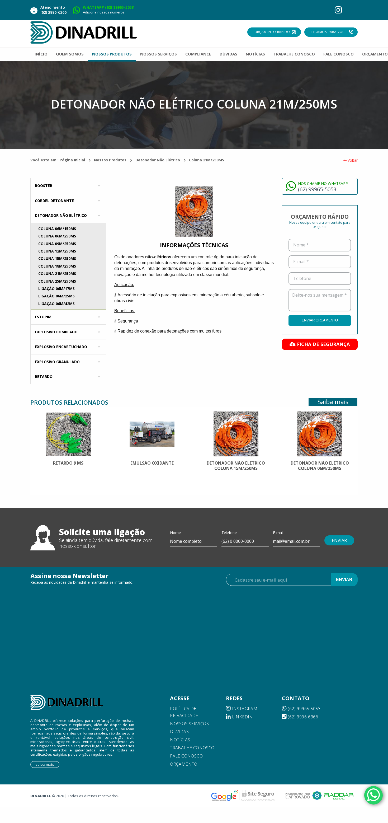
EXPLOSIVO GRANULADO (57, 361)
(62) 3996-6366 (302, 717)
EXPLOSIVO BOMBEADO (56, 331)
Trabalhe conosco (192, 748)
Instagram (244, 709)
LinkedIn (242, 717)
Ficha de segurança (323, 344)
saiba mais (45, 764)
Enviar (344, 579)
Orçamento (183, 764)
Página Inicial (72, 159)
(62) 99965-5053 (303, 709)
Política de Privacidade (184, 712)
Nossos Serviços (189, 724)
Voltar (352, 160)
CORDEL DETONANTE (54, 200)
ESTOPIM (43, 316)
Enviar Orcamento (320, 320)
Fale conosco (186, 756)
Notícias (180, 740)
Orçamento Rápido (272, 32)
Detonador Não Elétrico (157, 159)
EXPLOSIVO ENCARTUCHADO (61, 346)
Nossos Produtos (110, 159)
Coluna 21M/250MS (206, 159)
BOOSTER (43, 185)
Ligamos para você (329, 32)
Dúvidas (179, 732)
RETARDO (44, 376)
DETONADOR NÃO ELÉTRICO (61, 215)
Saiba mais (333, 402)
